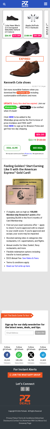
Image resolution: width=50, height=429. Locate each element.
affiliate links (28, 153)
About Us (42, 421)
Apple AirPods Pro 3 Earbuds (32, 26)
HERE (11, 126)
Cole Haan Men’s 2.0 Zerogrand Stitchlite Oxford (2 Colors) (12, 28)
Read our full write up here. (18, 266)
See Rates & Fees (30, 258)
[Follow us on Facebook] (23, 389)
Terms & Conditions (26, 418)
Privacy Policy (11, 418)
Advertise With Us (30, 421)
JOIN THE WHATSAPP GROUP (26, 375)
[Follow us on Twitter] (27, 389)
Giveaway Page (25, 423)
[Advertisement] (25, 291)
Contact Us (17, 421)
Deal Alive (12, 148)
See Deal (38, 148)
